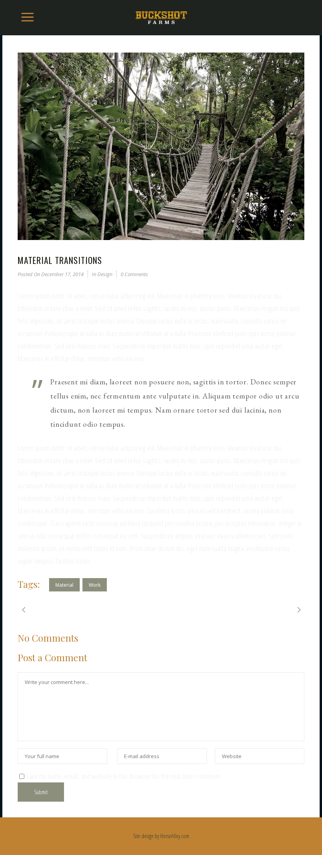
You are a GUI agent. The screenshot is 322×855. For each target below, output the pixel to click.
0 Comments (134, 274)
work (95, 585)
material (64, 585)
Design (104, 274)
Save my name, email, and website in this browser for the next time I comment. (124, 776)
